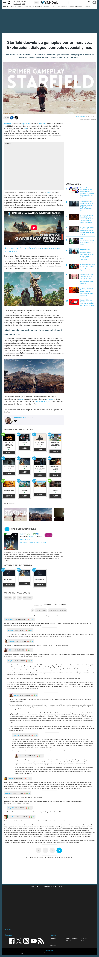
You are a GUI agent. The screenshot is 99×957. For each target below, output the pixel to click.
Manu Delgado (80, 116)
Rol (42, 536)
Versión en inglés (49, 950)
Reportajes (39, 7)
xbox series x (27, 598)
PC (49, 401)
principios (49, 399)
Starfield (7, 124)
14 (59, 850)
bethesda (8, 598)
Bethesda (42, 124)
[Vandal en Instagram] (26, 940)
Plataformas (79, 7)
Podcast (87, 7)
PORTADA (6, 7)
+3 (31, 650)
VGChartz (53, 945)
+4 (32, 619)
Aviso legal (84, 938)
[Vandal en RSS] (41, 940)
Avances (47, 7)
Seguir (7, 529)
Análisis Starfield (25, 540)
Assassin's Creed (18, 1)
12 (45, 850)
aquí (25, 128)
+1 (32, 641)
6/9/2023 (31, 536)
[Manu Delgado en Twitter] (15, 421)
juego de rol (25, 124)
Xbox (25, 1)
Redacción (53, 938)
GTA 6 (23, 4)
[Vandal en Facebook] (12, 940)
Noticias (13, 7)
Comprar (49, 535)
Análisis (20, 7)
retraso (21, 399)
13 (52, 850)
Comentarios (37, 605)
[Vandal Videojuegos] (49, 2)
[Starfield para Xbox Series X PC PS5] (11, 541)
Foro (58, 7)
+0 (31, 630)
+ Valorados (47, 605)
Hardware (71, 7)
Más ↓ (36, 2)
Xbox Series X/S (41, 401)
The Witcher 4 (17, 4)
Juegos (31, 7)
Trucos (53, 7)
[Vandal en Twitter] (19, 940)
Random (64, 7)
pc (14, 598)
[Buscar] (89, 2)
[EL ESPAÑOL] (94, 2)
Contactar (53, 941)
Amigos (55, 605)
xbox (19, 598)
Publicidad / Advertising (72, 938)
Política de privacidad (71, 941)
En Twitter (62, 605)
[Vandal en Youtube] (34, 940)
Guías (26, 7)
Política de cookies (86, 941)
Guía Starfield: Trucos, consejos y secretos (33, 542)
